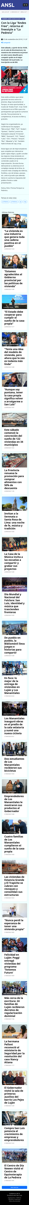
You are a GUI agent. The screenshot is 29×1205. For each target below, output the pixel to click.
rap (20, 202)
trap (25, 202)
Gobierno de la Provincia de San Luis (14, 1194)
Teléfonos (18, 1198)
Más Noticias (14, 1187)
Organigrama (11, 1198)
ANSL (7, 5)
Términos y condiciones (14, 1199)
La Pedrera (5, 202)
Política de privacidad (14, 1201)
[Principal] (25, 4)
